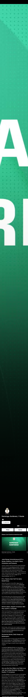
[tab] (3, 5)
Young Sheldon (16, 642)
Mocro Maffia (7, 642)
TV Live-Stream (11, 569)
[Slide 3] (21, 528)
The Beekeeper (5, 663)
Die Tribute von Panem (14, 663)
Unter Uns (4, 652)
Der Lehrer (15, 641)
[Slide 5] (23, 528)
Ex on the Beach (12, 691)
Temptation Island (18, 690)
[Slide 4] (22, 528)
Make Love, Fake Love (18, 685)
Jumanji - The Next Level (11, 664)
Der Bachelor (20, 681)
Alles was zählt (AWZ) (19, 651)
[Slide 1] (18, 528)
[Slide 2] (20, 528)
